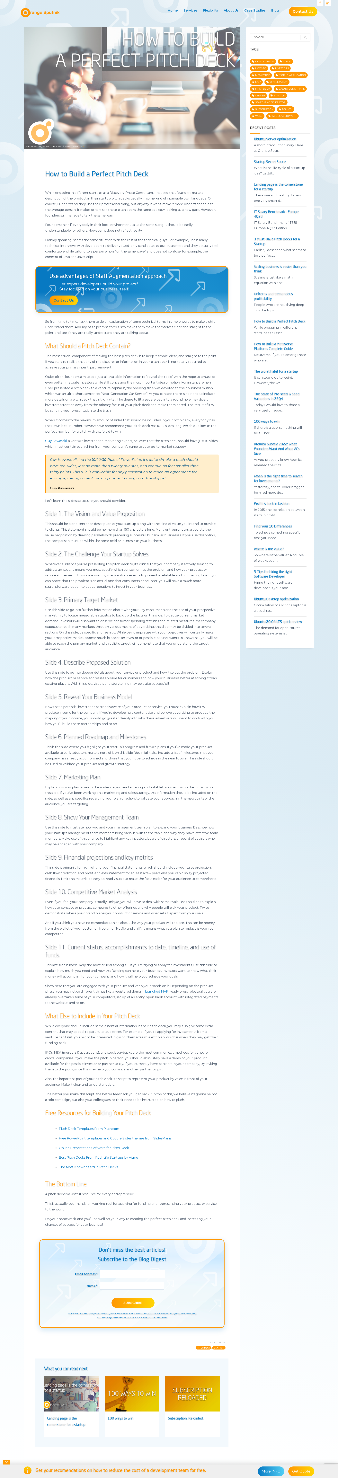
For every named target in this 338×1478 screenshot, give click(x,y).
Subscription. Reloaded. (186, 1418)
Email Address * (86, 1274)
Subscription (264, 109)
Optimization (279, 81)
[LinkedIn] (328, 3)
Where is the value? (269, 549)
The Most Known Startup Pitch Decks (88, 1167)
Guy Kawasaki (56, 441)
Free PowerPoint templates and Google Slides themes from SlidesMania (115, 1138)
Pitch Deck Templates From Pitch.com (89, 1129)
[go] (305, 37)
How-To (260, 68)
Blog (86, 146)
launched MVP (156, 991)
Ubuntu (287, 109)
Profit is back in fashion (271, 504)
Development (264, 61)
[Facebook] (320, 3)
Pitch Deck (203, 1348)
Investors (282, 68)
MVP (258, 81)
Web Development (284, 115)
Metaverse (262, 75)
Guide (287, 61)
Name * (92, 1286)
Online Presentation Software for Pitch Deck (94, 1148)
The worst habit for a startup (276, 371)
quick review (278, 622)
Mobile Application (292, 75)
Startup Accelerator (270, 102)
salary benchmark (292, 88)
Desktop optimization (276, 599)
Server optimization (275, 139)
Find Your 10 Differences (273, 526)
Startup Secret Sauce (270, 162)
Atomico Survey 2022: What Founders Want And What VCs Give (276, 449)
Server (260, 95)
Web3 (258, 115)
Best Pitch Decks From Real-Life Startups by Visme (98, 1157)
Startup (219, 1348)
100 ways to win (120, 1418)
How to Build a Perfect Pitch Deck (279, 321)
